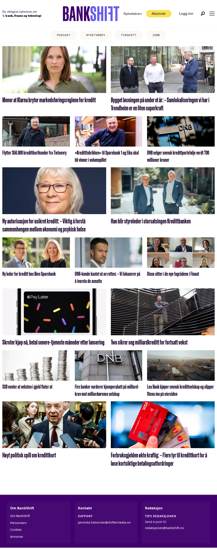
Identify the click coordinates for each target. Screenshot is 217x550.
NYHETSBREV (95, 35)
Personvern (18, 523)
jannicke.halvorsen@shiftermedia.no (104, 522)
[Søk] (203, 13)
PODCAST (63, 35)
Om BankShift (20, 516)
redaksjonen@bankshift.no (164, 528)
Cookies (16, 530)
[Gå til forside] (91, 13)
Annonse (16, 537)
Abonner (159, 13)
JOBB (156, 35)
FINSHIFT (128, 35)
